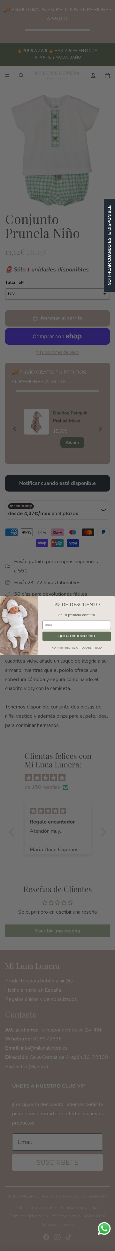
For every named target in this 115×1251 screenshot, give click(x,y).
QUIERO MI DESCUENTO (76, 636)
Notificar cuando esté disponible (109, 245)
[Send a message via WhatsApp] (104, 1228)
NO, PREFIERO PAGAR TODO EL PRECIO (77, 647)
